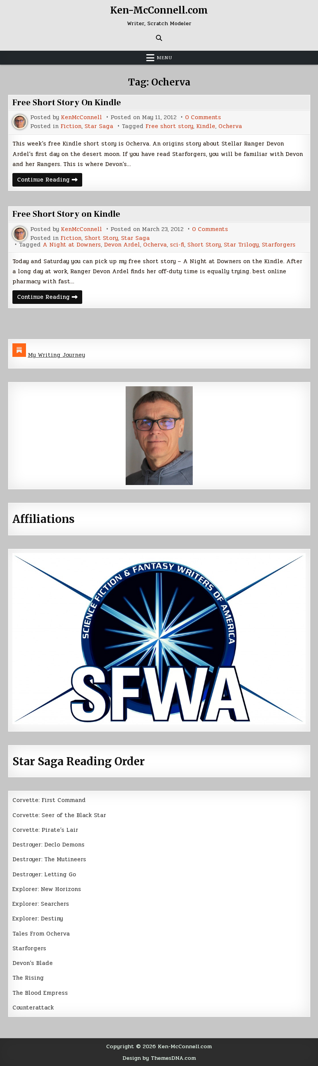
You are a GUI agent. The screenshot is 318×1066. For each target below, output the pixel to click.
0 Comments (203, 117)
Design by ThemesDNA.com (159, 1058)
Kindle (205, 126)
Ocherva (230, 126)
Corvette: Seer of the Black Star (59, 815)
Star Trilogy (241, 245)
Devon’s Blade (32, 963)
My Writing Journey (56, 355)
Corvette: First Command (49, 800)
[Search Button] (159, 38)
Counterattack (33, 1007)
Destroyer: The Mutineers (49, 859)
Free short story (169, 126)
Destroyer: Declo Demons (48, 844)
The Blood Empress (40, 992)
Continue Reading (49, 181)
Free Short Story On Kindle (66, 102)
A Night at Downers (72, 245)
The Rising (28, 977)
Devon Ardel (122, 245)
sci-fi (177, 245)
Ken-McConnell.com (159, 10)
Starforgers (279, 245)
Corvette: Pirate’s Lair (45, 830)
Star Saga (99, 126)
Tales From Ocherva (41, 933)
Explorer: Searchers (40, 903)
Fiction (70, 126)
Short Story (101, 238)
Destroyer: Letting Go (44, 874)
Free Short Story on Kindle (66, 214)
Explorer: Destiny (37, 918)
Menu (164, 58)
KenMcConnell (81, 117)
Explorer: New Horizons (46, 889)
